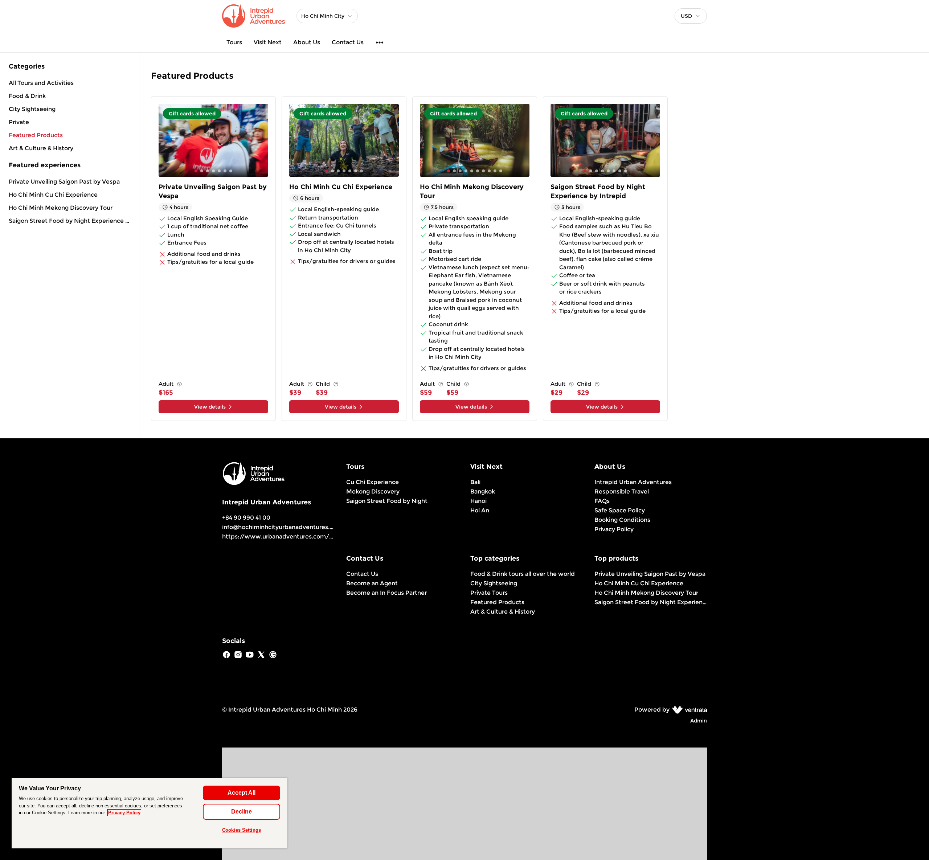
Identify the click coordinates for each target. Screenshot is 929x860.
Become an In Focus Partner (386, 592)
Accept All (241, 793)
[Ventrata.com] (688, 709)
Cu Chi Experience (372, 482)
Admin (698, 720)
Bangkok (482, 491)
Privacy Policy (614, 529)
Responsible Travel (621, 491)
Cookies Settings (241, 830)
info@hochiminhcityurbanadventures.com (282, 527)
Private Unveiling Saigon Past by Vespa (64, 181)
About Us (306, 42)
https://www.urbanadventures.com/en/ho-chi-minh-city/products (320, 536)
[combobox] (691, 16)
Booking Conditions (622, 519)
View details (210, 407)
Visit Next (268, 42)
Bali (475, 482)
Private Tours (489, 592)
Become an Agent (372, 583)
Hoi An (479, 510)
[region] (149, 813)
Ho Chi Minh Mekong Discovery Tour (60, 207)
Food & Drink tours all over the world (522, 573)
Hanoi (478, 500)
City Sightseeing (493, 583)
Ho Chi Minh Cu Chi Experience (53, 194)
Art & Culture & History (502, 611)
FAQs (602, 500)
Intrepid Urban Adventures (633, 482)
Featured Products (497, 602)
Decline (241, 811)
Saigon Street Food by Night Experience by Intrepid (69, 220)
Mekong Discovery (373, 491)
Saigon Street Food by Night (386, 500)
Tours (234, 42)
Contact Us (348, 42)
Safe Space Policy (619, 510)
